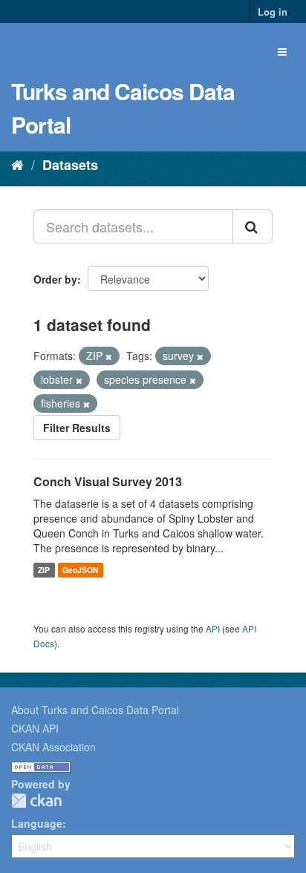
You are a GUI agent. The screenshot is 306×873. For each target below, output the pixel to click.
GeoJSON (80, 569)
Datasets (70, 164)
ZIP (44, 569)
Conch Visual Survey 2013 (107, 481)
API (213, 628)
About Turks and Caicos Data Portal (95, 709)
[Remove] (108, 356)
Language (36, 823)
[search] (252, 226)
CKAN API (35, 728)
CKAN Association (53, 746)
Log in (272, 11)
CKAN (36, 800)
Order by (55, 279)
